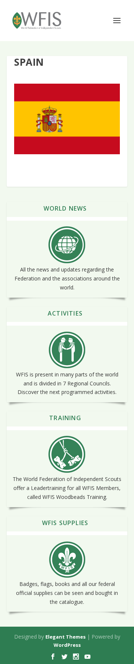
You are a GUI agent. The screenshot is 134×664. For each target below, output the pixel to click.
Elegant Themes (65, 636)
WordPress (67, 645)
